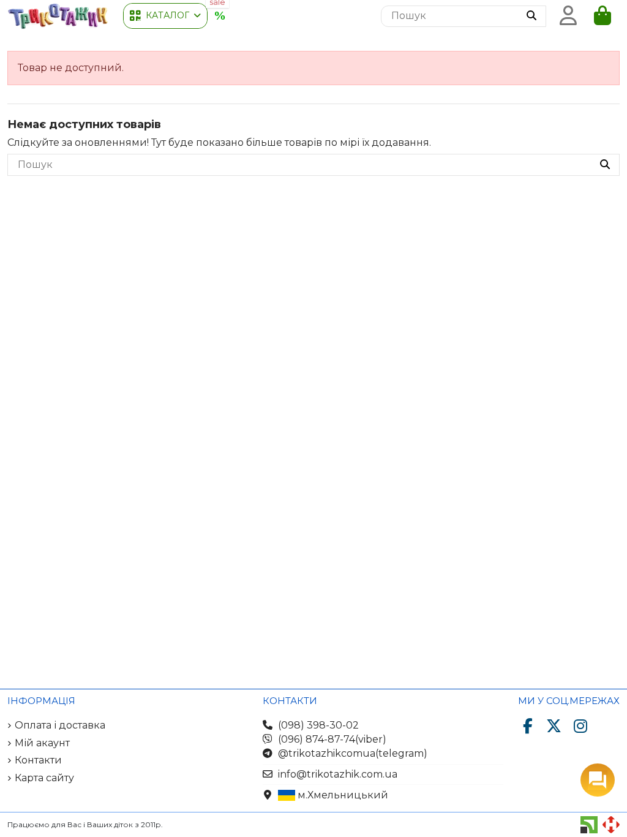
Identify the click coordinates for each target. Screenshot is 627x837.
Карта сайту (44, 778)
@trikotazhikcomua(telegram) (352, 753)
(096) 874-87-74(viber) (332, 739)
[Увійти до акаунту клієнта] (568, 16)
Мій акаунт (42, 743)
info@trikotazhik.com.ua (337, 774)
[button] (165, 16)
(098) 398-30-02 (318, 725)
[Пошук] (531, 17)
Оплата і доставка (60, 725)
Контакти (38, 760)
